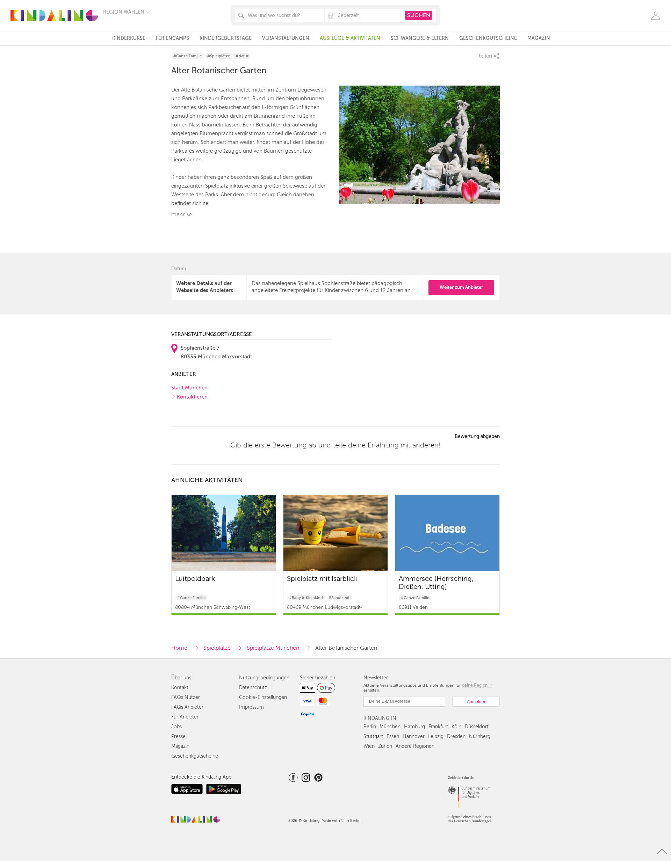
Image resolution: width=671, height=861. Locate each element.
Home (179, 648)
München (390, 726)
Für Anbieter (185, 717)
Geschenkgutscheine (488, 38)
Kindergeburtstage (226, 38)
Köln (456, 726)
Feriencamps (172, 38)
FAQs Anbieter (187, 707)
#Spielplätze (218, 56)
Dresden (456, 736)
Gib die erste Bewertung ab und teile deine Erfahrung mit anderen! (335, 445)
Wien (369, 746)
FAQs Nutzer (185, 697)
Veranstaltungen (285, 38)
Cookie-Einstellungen (263, 697)
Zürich (385, 746)
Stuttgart (373, 736)
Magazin (538, 38)
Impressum (251, 707)
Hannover (414, 736)
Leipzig (435, 736)
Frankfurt (438, 726)
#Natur (242, 56)
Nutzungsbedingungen (264, 677)
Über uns (181, 677)
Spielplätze (217, 648)
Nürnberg (479, 736)
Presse (178, 736)
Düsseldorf (476, 726)
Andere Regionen (415, 746)
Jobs (176, 726)
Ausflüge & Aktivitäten (350, 38)
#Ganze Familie (187, 56)
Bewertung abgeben (477, 436)
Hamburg (414, 726)
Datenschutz (253, 687)
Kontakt (179, 687)
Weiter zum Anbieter (461, 287)
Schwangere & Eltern (420, 38)
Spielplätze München (273, 648)
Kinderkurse (128, 38)
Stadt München (189, 388)
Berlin (369, 726)
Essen (393, 736)
